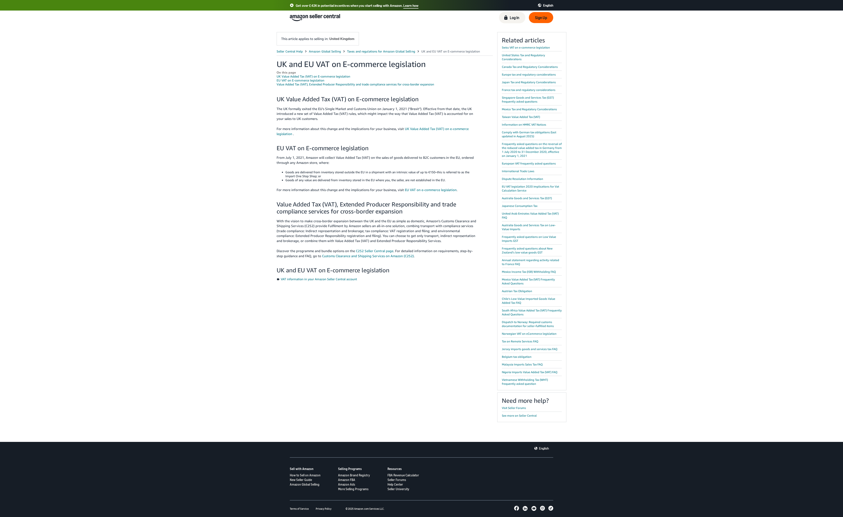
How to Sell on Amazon (305, 475)
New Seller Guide (301, 480)
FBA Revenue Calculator (403, 475)
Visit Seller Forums (514, 408)
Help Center (395, 484)
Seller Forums (396, 480)
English (544, 448)
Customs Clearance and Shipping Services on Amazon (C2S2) (368, 256)
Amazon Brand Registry (354, 475)
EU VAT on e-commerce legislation (431, 190)
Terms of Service (299, 508)
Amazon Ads (346, 484)
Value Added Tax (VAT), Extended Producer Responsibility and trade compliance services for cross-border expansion (355, 84)
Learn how (410, 5)
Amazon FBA (346, 480)
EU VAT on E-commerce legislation (300, 80)
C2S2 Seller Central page (374, 251)
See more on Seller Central (519, 415)
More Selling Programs (353, 489)
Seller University (398, 489)
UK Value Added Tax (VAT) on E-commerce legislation (313, 76)
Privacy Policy (323, 508)
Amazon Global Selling (304, 484)
